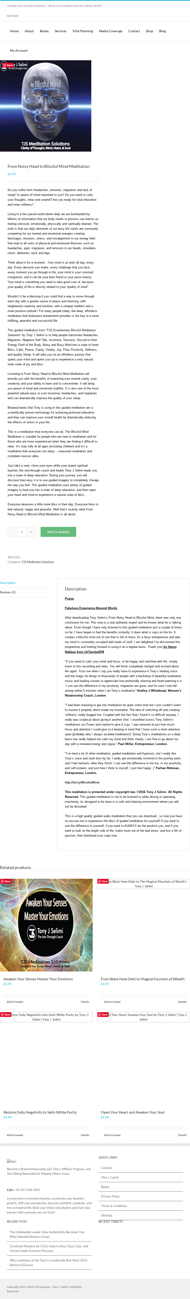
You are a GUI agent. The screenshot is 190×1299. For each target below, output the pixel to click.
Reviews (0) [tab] (8, 592)
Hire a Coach (109, 1177)
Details (85, 1001)
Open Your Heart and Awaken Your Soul (133, 1112)
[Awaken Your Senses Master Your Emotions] (46, 925)
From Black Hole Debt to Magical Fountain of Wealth (143, 979)
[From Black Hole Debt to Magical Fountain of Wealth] (143, 925)
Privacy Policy (110, 1196)
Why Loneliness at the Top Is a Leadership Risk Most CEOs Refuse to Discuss (49, 1262)
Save (10, 65)
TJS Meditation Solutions (38, 562)
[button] (43, 50)
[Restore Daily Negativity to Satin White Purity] (46, 1058)
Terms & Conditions (114, 1206)
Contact (106, 1168)
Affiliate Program (73, 1169)
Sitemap (106, 1215)
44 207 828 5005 (28, 1190)
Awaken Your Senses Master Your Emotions (38, 979)
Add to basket (58, 532)
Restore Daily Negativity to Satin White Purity (40, 1112)
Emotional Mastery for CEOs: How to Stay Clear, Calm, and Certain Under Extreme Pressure (49, 1248)
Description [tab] (7, 583)
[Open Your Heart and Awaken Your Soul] (143, 1058)
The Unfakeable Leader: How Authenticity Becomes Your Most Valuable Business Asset (47, 1234)
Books (105, 1187)
